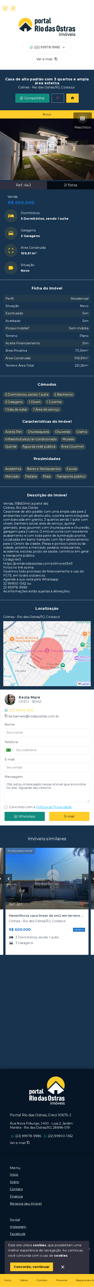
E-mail (69, 816)
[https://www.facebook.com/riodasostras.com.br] (13, 8)
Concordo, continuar (32, 1267)
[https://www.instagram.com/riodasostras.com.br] (5, 8)
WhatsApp (27, 816)
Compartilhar (34, 98)
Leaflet (85, 684)
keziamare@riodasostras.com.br (34, 716)
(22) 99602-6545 (21, 710)
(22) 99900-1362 (60, 1136)
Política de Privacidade (54, 807)
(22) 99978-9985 (47, 47)
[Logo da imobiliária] (47, 1090)
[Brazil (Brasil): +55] (10, 750)
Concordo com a (40, 807)
